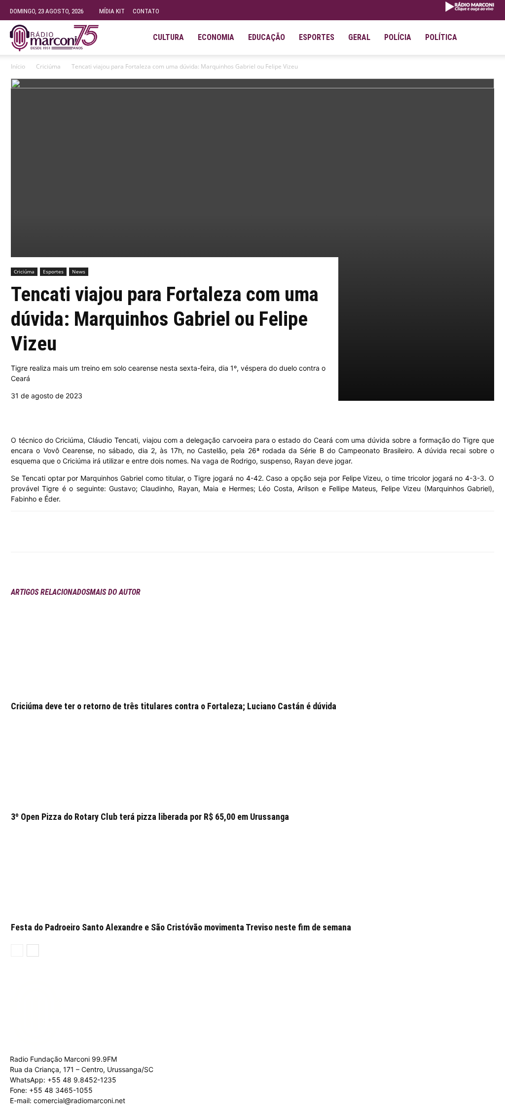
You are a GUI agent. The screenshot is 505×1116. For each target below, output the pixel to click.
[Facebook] (99, 531)
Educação (266, 37)
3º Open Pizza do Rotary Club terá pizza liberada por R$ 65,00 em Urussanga (150, 816)
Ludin (228, 1111)
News (78, 271)
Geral (359, 37)
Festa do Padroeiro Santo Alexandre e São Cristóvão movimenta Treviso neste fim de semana (181, 927)
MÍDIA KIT (112, 11)
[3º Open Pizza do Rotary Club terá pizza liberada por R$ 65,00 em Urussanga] (252, 759)
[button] (483, 33)
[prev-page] (17, 950)
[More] (145, 531)
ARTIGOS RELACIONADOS (50, 592)
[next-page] (33, 950)
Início (18, 66)
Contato (146, 11)
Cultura (168, 37)
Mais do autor (115, 592)
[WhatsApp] (122, 531)
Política (441, 37)
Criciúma (48, 66)
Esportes (316, 37)
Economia (216, 37)
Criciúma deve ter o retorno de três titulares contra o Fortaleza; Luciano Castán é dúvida (173, 706)
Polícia (397, 37)
